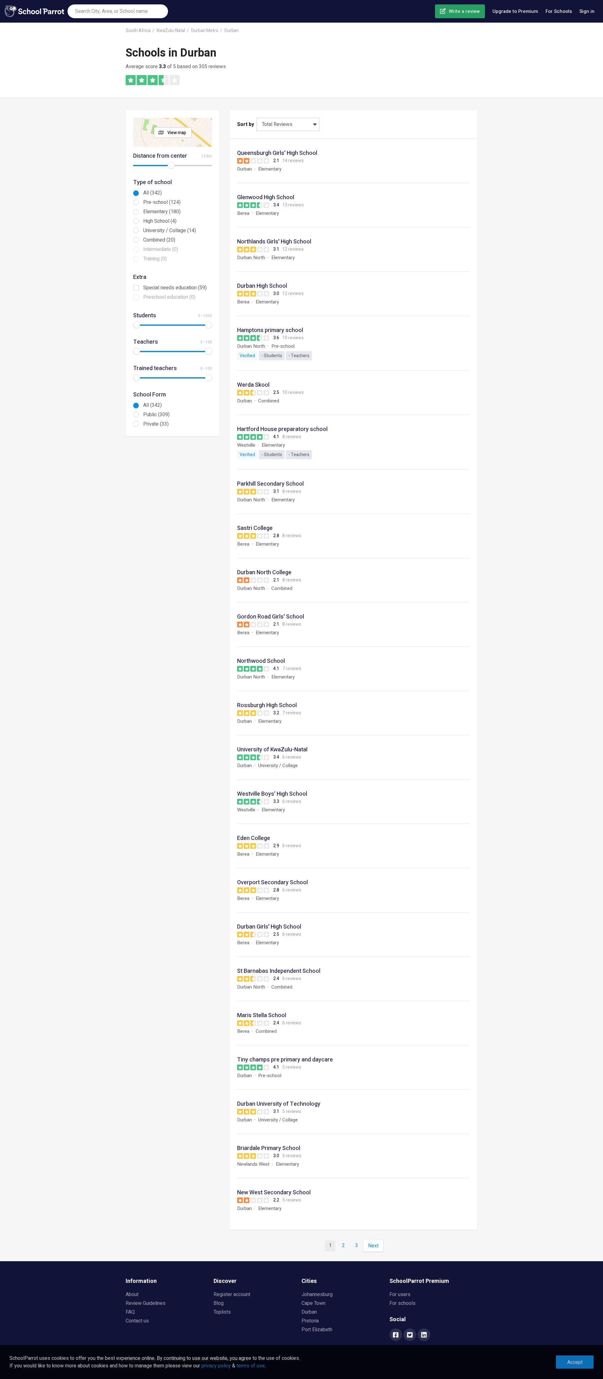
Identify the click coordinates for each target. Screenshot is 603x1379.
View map (176, 132)
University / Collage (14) (169, 230)
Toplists (222, 1312)
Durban (232, 30)
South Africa (138, 30)
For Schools (559, 11)
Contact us (137, 1321)
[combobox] (118, 11)
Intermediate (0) (160, 249)
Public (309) (156, 414)
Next (373, 1246)
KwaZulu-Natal (171, 30)
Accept (575, 1362)
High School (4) (160, 221)
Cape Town (313, 1303)
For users (399, 1294)
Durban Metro (204, 30)
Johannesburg (317, 1294)
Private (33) (156, 424)
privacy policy (216, 1366)
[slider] (171, 165)
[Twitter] (410, 1335)
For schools (402, 1303)
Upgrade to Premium (515, 11)
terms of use (250, 1366)
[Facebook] (395, 1335)
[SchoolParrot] (36, 11)
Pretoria (310, 1321)
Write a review (464, 11)
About (132, 1294)
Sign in (587, 11)
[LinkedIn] (424, 1335)
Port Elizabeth (317, 1329)
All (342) (152, 193)
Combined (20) (159, 240)
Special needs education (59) (175, 288)
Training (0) (155, 259)
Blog (219, 1303)
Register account (232, 1294)
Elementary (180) (162, 211)
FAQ (130, 1312)
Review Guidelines (146, 1303)
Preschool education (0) (169, 297)
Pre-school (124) (162, 202)
